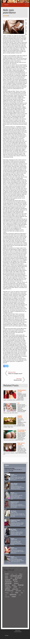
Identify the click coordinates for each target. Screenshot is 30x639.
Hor (18, 403)
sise (22, 592)
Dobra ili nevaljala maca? (15, 373)
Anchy (6, 536)
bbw (16, 574)
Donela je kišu (18, 380)
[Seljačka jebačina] (10, 424)
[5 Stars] (8, 15)
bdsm (20, 574)
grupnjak (18, 578)
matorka (8, 587)
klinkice (16, 583)
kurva (7, 585)
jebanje (8, 583)
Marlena (7, 518)
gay (11, 578)
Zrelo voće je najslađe (21, 443)
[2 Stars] (4, 15)
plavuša (15, 589)
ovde (12, 470)
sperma (13, 594)
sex (16, 592)
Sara (6, 545)
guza (15, 580)
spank (6, 594)
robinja (7, 592)
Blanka (7, 472)
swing (20, 594)
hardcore (8, 581)
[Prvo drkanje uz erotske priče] (10, 438)
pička (7, 589)
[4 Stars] (7, 15)
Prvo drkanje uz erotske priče (22, 430)
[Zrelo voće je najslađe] (10, 451)
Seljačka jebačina (20, 416)
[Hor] (10, 411)
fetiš (6, 578)
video (14, 596)
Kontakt (6, 635)
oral (15, 587)
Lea (6, 509)
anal (6, 574)
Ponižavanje (9, 590)
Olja (6, 555)
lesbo (14, 585)
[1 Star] (3, 15)
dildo (6, 576)
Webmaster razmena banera (17, 631)
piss (20, 587)
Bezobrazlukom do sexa (22, 390)
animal (12, 574)
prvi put (18, 590)
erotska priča (16, 576)
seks (12, 592)
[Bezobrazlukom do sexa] (10, 398)
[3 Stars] (6, 15)
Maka (6, 491)
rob (23, 590)
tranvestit (7, 596)
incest (16, 581)
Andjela (7, 500)
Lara (6, 527)
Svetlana (7, 481)
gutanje (7, 580)
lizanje (21, 585)
